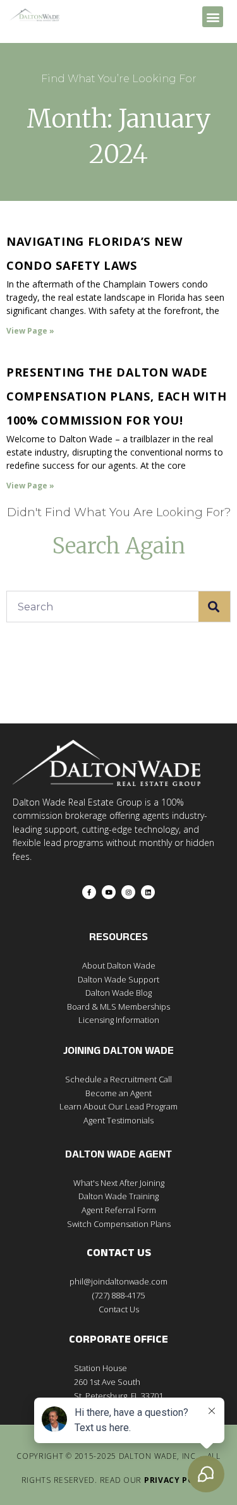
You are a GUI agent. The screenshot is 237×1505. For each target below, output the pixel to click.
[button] (212, 16)
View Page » (30, 330)
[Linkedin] (148, 892)
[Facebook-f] (89, 892)
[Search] (214, 606)
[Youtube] (109, 892)
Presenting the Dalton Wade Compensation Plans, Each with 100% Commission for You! (116, 396)
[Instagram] (128, 892)
